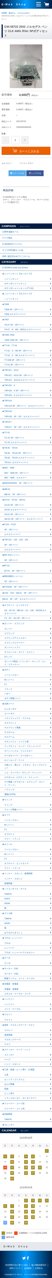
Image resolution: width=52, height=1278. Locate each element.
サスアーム (9, 737)
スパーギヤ (9, 713)
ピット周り (9, 1093)
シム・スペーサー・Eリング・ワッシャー (23, 772)
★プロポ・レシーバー (12, 938)
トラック (8, 689)
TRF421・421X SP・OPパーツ (18, 375)
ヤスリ (7, 1044)
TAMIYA (8, 894)
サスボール (9, 732)
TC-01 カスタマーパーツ (15, 442)
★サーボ (6, 958)
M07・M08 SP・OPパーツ (16, 473)
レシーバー (9, 948)
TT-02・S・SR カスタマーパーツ (19, 355)
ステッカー (9, 1055)
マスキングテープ (12, 1039)
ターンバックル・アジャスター (18, 751)
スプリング (9, 633)
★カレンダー (8, 1125)
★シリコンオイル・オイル (14, 889)
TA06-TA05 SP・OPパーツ (16, 340)
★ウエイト (7, 1014)
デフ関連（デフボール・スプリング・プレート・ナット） (24, 783)
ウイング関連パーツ (13, 809)
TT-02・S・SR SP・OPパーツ (18, 351)
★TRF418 (7, 411)
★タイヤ (6, 815)
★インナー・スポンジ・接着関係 (17, 873)
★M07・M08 (8, 468)
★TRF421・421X (10, 370)
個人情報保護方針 (38, 1265)
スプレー (8, 1030)
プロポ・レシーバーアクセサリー (19, 952)
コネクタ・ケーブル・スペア (17, 994)
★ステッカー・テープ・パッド (16, 1049)
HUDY (7, 898)
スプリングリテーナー (14, 643)
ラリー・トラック (12, 839)
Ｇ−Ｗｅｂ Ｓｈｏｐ (13, 4)
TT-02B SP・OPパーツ (14, 360)
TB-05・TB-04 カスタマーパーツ (19, 458)
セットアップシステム (14, 1079)
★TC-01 (6, 432)
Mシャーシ (9, 680)
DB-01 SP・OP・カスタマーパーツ (19, 599)
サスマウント (10, 723)
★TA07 (5, 319)
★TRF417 (7, 422)
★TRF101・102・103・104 (15, 539)
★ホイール (7, 844)
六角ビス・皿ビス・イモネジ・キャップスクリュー (25, 766)
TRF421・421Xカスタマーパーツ (19, 380)
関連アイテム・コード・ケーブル (19, 978)
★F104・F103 (9, 524)
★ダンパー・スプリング (13, 623)
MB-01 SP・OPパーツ (15, 494)
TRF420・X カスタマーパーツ (18, 395)
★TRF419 (7, 400)
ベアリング (9, 789)
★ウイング (7, 799)
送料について (15, 1268)
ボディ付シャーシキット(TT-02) (19, 288)
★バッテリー (8, 999)
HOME (4, 13)
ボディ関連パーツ (12, 698)
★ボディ (12, 13)
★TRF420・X (8, 385)
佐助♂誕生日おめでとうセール (16, 256)
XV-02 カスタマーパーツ (15, 509)
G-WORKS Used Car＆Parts (15, 267)
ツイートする (18, 173)
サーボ (7, 963)
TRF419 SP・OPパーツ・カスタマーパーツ (24, 406)
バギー (7, 693)
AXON (7, 903)
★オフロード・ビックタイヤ (15, 605)
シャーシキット (11, 279)
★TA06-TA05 (8, 335)
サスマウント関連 (12, 727)
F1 (5, 684)
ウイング (8, 805)
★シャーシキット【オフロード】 (17, 293)
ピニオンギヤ (10, 709)
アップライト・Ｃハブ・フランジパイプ (22, 746)
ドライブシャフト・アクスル (17, 718)
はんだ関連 (9, 1084)
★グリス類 (7, 913)
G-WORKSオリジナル (12, 244)
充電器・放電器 (11, 989)
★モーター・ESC (10, 968)
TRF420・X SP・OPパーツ (16, 390)
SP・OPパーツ (11, 529)
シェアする (36, 173)
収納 (6, 1089)
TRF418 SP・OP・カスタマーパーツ (22, 416)
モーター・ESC (11, 974)
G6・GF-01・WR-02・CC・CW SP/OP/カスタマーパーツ (25, 612)
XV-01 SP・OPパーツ (14, 514)
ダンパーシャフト (12, 647)
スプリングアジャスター (15, 638)
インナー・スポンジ (13, 879)
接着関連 (8, 883)
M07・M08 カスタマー (15, 477)
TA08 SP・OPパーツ (13, 309)
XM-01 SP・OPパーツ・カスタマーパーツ (23, 519)
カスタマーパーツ (12, 534)
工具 (6, 1075)
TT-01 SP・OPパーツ (14, 364)
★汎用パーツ (8, 704)
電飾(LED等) (10, 794)
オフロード (9, 834)
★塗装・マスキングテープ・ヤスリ (18, 1025)
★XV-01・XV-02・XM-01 (13, 500)
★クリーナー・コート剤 (13, 1103)
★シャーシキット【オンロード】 (17, 274)
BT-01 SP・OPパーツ (14, 571)
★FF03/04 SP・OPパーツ (15, 587)
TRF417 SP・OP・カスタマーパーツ (22, 427)
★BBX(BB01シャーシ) (12, 576)
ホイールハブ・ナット (14, 760)
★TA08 (5, 304)
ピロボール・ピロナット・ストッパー (21, 777)
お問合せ (39, 1268)
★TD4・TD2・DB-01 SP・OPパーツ (19, 593)
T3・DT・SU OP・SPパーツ (17, 618)
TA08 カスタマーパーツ (15, 314)
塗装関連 (8, 1035)
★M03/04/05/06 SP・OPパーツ (17, 483)
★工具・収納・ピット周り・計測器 (18, 1069)
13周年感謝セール (10, 232)
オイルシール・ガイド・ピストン (19, 652)
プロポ (7, 943)
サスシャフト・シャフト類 (16, 741)
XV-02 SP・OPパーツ (14, 505)
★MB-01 (6, 489)
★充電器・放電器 (10, 984)
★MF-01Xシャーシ (11, 555)
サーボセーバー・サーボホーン (18, 755)
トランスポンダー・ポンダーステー (20, 1098)
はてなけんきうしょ (13, 932)
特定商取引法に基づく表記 (16, 1265)
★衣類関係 (7, 1114)
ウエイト (8, 1019)
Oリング (8, 657)
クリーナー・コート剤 (14, 1109)
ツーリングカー (23, 13)
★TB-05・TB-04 (9, 448)
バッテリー (9, 1004)
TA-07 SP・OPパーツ (14, 325)
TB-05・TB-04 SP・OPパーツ (18, 453)
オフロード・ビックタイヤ (16, 863)
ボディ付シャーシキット (15, 283)
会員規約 (28, 1268)
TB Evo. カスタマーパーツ (16, 462)
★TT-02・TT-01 (9, 345)
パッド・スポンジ (12, 1064)
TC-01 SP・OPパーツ (14, 438)
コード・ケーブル (12, 1009)
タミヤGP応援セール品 (12, 250)
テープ (7, 1059)
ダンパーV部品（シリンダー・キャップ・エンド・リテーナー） (25, 663)
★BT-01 (6, 565)
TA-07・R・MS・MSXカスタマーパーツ (22, 329)
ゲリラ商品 (7, 238)
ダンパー (8, 629)
